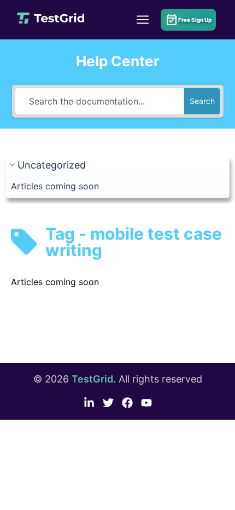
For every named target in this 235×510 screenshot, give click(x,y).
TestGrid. (94, 379)
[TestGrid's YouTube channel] (146, 404)
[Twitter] (108, 404)
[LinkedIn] (89, 404)
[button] (117, 165)
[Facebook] (127, 404)
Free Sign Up (195, 19)
